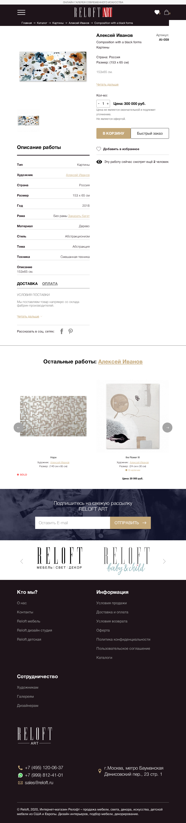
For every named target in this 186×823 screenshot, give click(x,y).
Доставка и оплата (112, 612)
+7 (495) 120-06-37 (44, 767)
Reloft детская (29, 639)
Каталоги (104, 657)
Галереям (25, 696)
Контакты (25, 612)
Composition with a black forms (113, 23)
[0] (166, 12)
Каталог (42, 23)
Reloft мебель (28, 621)
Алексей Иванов (79, 23)
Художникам (27, 687)
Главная (27, 23)
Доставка (27, 284)
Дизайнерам (27, 705)
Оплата (50, 284)
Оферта (103, 630)
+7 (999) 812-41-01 (44, 775)
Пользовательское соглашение (123, 648)
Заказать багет (79, 216)
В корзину (113, 133)
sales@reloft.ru (39, 782)
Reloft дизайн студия (34, 630)
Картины (58, 23)
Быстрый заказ (150, 133)
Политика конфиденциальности (123, 639)
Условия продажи (111, 603)
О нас (22, 603)
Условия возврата (111, 621)
